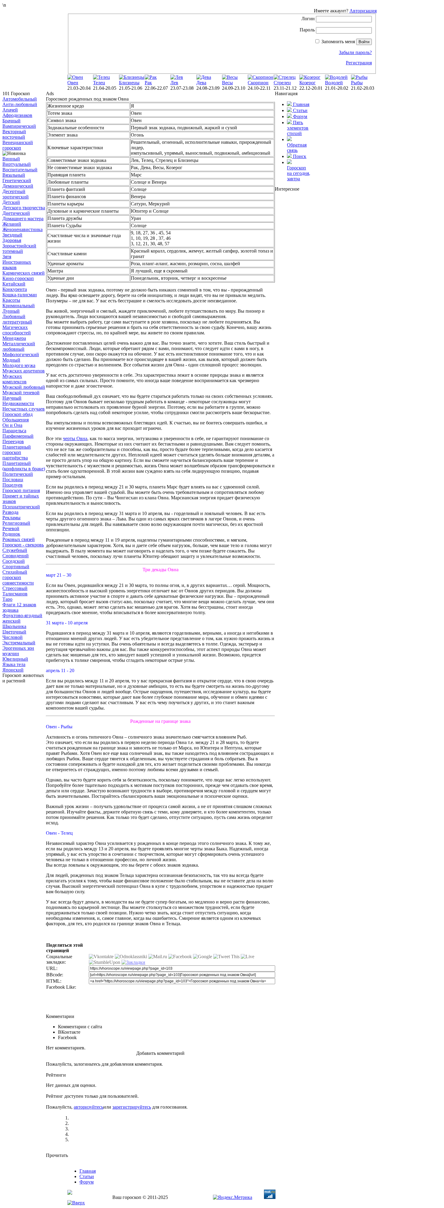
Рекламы (11, 517)
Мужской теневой (21, 392)
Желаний (11, 224)
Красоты (11, 300)
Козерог (307, 82)
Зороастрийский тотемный (19, 248)
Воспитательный (19, 169)
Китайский (13, 283)
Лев (174, 82)
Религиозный (16, 523)
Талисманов (14, 593)
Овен (72, 82)
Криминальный (18, 305)
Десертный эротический (15, 194)
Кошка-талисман (19, 294)
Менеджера (14, 338)
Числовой (12, 637)
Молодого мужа (18, 365)
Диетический (16, 213)
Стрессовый (14, 588)
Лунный (11, 311)
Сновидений (15, 555)
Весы (227, 82)
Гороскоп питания (21, 490)
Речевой (10, 528)
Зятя (6, 256)
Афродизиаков (17, 115)
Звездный (12, 234)
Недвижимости (18, 403)
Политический (17, 474)
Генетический (16, 180)
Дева (201, 82)
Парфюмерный (18, 436)
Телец (99, 82)
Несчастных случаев (23, 408)
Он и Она (12, 425)
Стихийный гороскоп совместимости (18, 577)
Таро (7, 599)
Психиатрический (21, 506)
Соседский (13, 561)
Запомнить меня (338, 41)
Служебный (14, 550)
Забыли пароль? (355, 52)
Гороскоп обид (17, 414)
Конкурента (14, 289)
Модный (11, 359)
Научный (11, 398)
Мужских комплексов (14, 379)
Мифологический (20, 354)
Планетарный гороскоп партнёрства (16, 452)
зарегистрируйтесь (131, 1107)
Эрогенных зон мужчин (18, 651)
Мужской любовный (23, 387)
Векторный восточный (14, 134)
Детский (11, 202)
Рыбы (357, 82)
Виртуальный (16, 164)
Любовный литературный (17, 319)
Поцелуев (12, 485)
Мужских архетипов (23, 370)
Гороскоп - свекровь (23, 544)
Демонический (17, 185)
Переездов (13, 441)
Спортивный (15, 566)
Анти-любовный (19, 104)
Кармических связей (23, 272)
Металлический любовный (18, 346)
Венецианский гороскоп (17, 145)
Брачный (11, 120)
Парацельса (14, 430)
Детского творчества (23, 207)
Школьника (14, 626)
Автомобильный (19, 98)
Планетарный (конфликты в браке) (23, 466)
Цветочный (14, 631)
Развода (10, 512)
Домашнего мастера (22, 218)
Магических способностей (16, 330)
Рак (148, 82)
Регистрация (359, 62)
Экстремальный (18, 642)
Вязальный (13, 175)
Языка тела (13, 664)
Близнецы (129, 82)
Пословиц (12, 479)
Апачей (10, 109)
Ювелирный (15, 659)
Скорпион (258, 82)
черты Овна (75, 438)
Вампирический (19, 126)
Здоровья (11, 240)
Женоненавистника (22, 229)
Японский (13, 669)
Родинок (11, 533)
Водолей (334, 82)
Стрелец (282, 82)
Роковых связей (18, 539)
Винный (11, 158)
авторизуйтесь (88, 1107)
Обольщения (15, 419)
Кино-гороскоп (18, 278)
